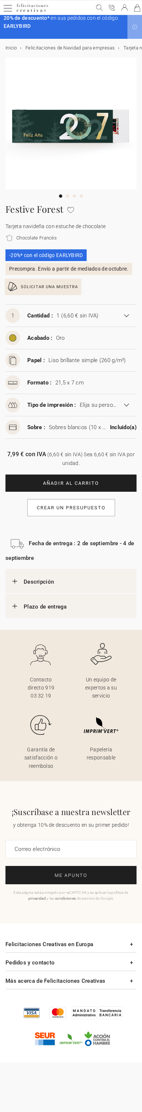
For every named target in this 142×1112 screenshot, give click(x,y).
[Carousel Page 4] (81, 196)
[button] (134, 27)
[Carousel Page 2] (67, 196)
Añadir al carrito (71, 483)
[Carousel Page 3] (74, 196)
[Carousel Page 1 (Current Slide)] (60, 196)
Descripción (39, 582)
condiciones (65, 898)
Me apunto (71, 875)
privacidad (37, 898)
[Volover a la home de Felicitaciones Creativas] (32, 12)
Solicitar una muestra (49, 286)
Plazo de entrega (45, 606)
